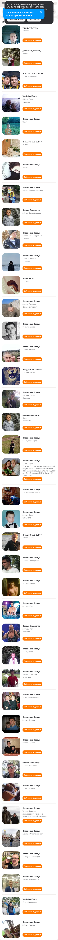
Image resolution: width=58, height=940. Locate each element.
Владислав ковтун (31, 164)
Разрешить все (16, 19)
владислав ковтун (31, 415)
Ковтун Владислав (31, 210)
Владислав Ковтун (31, 119)
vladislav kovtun (30, 28)
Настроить (34, 19)
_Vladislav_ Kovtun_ (32, 50)
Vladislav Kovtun (30, 96)
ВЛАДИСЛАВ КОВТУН (33, 73)
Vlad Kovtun (28, 278)
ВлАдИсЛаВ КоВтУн (32, 369)
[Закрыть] (40, 12)
